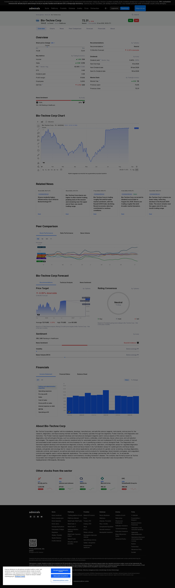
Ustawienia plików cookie (60, 580)
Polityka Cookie (20, 576)
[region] (37, 575)
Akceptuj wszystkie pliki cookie (60, 570)
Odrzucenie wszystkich (61, 576)
